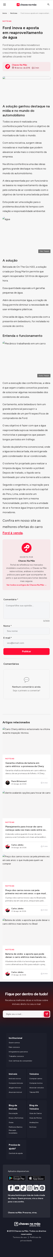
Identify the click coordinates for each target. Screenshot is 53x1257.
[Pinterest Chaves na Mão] (42, 1188)
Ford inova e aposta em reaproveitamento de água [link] (35, 13)
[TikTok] (23, 1188)
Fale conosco (14, 1047)
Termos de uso (20, 1237)
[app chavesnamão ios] (36, 1178)
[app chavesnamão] (17, 1178)
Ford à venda (13, 533)
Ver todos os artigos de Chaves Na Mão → (27, 585)
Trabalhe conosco (16, 1056)
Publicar (26, 651)
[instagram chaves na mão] (30, 1188)
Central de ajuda (16, 1153)
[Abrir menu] (4, 4)
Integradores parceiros (18, 1052)
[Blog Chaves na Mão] (26, 4)
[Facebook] (11, 1188)
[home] (26, 1224)
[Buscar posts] (48, 4)
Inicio (5, 13)
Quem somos (14, 1043)
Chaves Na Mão (26, 560)
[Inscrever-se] (46, 1014)
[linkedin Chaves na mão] (36, 1188)
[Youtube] (17, 1188)
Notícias (13, 13)
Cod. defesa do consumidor (20, 1061)
